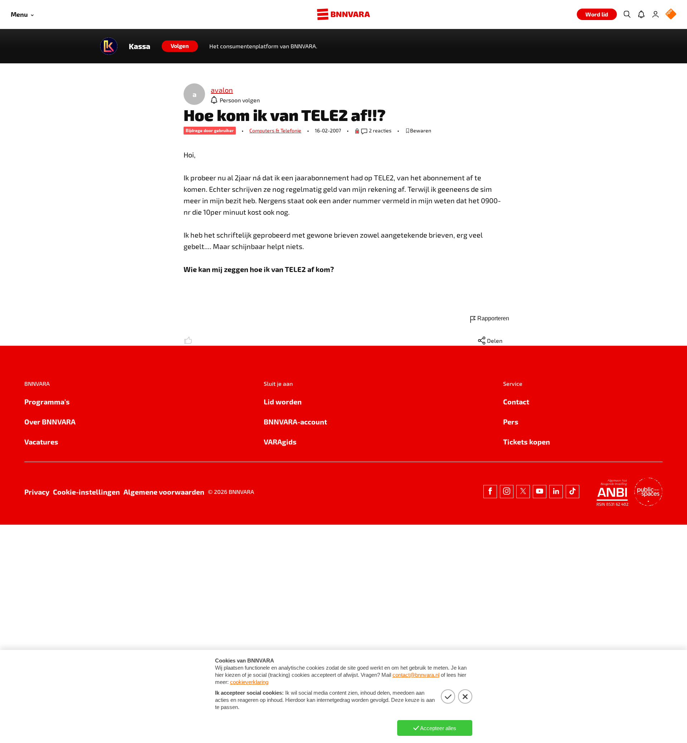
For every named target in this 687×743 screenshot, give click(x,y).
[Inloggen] (655, 14)
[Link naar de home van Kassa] (108, 46)
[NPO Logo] (671, 14)
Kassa (139, 46)
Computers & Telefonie (275, 130)
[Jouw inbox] (641, 14)
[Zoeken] (627, 14)
